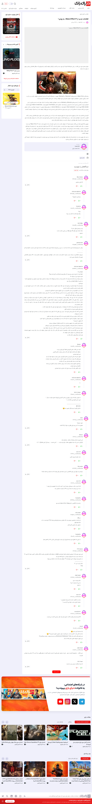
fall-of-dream (77, 392)
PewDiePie (78, 498)
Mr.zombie (80, 466)
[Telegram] (82, 701)
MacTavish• (78, 575)
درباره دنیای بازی (13, 8)
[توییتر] (7, 796)
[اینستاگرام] (20, 796)
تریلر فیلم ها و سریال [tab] (73, 758)
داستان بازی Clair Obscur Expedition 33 (34, 742)
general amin (80, 243)
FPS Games (80, 549)
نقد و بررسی (81, 8)
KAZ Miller (80, 223)
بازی (88, 8)
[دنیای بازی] (83, 3)
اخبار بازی (82, 14)
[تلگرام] (2, 796)
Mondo (79, 344)
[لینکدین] (11, 796)
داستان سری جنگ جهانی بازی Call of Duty (12, 742)
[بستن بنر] (3, 801)
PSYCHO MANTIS (76, 192)
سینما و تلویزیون (62, 8)
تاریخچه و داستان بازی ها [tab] (82, 722)
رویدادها (52, 8)
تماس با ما (4, 8)
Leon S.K (80, 22)
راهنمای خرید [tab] (60, 722)
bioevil (81, 626)
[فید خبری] (25, 796)
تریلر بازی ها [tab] (85, 758)
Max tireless (80, 177)
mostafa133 (77, 612)
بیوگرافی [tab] (70, 722)
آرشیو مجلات (33, 8)
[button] (28, 185)
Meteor (81, 435)
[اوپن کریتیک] (16, 796)
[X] (75, 701)
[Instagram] (67, 701)
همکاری (20, 8)
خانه (87, 14)
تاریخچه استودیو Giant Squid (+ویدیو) (58, 742)
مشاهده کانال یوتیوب (10, 37)
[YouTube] (60, 701)
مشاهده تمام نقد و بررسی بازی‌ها (11, 78)
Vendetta (78, 206)
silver (81, 418)
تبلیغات (26, 8)
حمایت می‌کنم (10, 801)
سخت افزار (71, 8)
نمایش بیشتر (56, 672)
